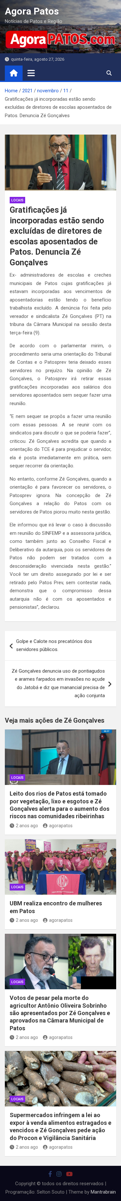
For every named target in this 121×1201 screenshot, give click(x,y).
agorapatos (61, 825)
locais (17, 200)
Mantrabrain (103, 1192)
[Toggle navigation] (31, 73)
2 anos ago (27, 825)
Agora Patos (32, 11)
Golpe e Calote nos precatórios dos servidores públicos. (54, 645)
